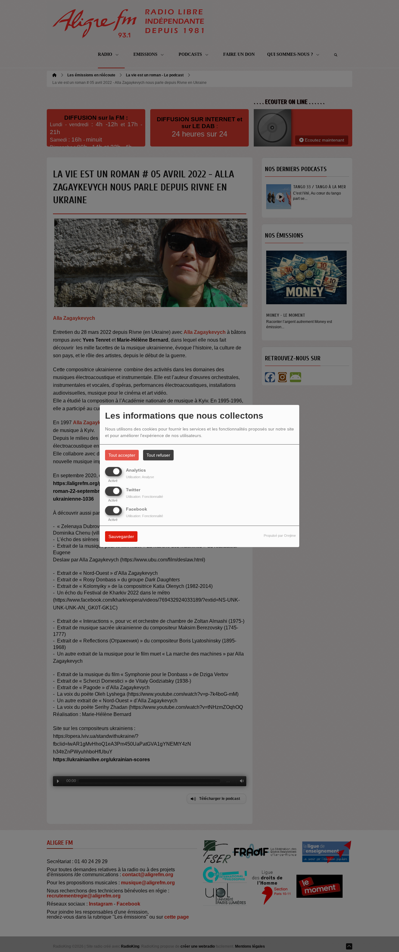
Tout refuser (158, 455)
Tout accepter (121, 455)
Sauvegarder (121, 536)
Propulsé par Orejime (280, 535)
